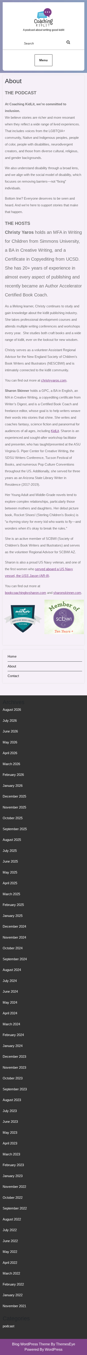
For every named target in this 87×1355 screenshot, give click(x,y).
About (12, 666)
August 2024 (12, 970)
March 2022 (11, 1273)
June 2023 (10, 1121)
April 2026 (10, 753)
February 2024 (13, 1035)
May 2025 (10, 872)
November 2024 (14, 937)
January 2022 (13, 1295)
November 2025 (14, 807)
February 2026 (13, 775)
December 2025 (14, 796)
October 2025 (13, 818)
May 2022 (10, 1252)
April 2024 (10, 1013)
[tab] (72, 43)
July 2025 (10, 851)
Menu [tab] (43, 60)
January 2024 (13, 1046)
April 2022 (10, 1262)
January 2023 (13, 1176)
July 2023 (10, 1111)
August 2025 (12, 840)
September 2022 (15, 1208)
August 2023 (12, 1100)
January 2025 (13, 916)
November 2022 (14, 1186)
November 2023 (14, 1067)
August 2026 (12, 709)
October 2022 (13, 1197)
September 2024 (15, 959)
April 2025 (10, 883)
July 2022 (10, 1230)
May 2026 (10, 742)
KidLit (55, 431)
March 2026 (11, 764)
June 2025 (10, 861)
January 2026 (13, 785)
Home (12, 656)
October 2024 (13, 948)
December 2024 (14, 926)
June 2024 (10, 991)
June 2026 (10, 731)
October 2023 (13, 1078)
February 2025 (13, 905)
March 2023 (11, 1154)
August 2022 (12, 1219)
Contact (13, 676)
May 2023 (10, 1132)
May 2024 (10, 1002)
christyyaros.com (53, 380)
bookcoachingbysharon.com (25, 593)
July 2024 (10, 981)
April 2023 (10, 1143)
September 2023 (15, 1089)
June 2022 (10, 1241)
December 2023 (14, 1056)
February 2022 (13, 1284)
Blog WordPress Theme (31, 1344)
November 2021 (14, 1306)
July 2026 (10, 720)
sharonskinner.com (67, 593)
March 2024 (11, 1024)
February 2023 (13, 1165)
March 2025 (11, 894)
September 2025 (15, 829)
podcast (8, 1326)
